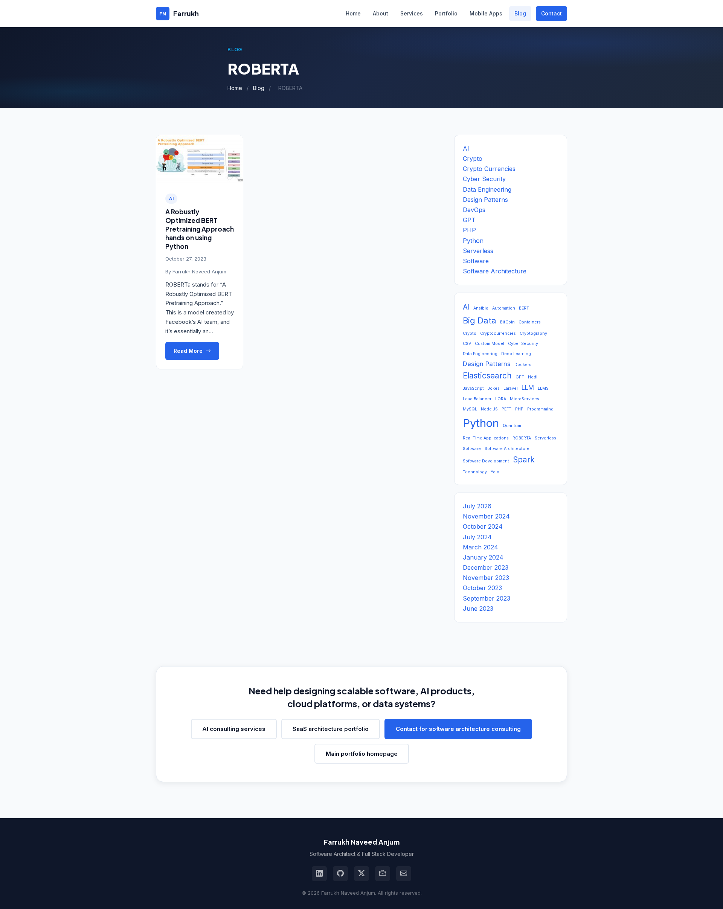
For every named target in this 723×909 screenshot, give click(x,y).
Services (411, 13)
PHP (469, 230)
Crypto (472, 158)
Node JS (489, 409)
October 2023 (482, 588)
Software (476, 261)
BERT (524, 308)
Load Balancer (477, 399)
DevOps (474, 210)
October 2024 (483, 526)
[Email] (403, 873)
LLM (528, 387)
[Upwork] (382, 873)
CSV (467, 343)
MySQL (470, 409)
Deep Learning (516, 353)
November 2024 (486, 516)
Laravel (510, 388)
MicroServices (524, 399)
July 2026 (477, 506)
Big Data (479, 320)
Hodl (532, 377)
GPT (469, 220)
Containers (530, 322)
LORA (500, 399)
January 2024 (483, 557)
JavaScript (473, 388)
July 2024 (477, 537)
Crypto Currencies (489, 168)
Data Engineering (487, 189)
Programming (540, 409)
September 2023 (486, 598)
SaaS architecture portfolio (331, 728)
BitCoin (507, 322)
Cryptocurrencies (498, 333)
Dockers (522, 364)
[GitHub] (340, 873)
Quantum (512, 425)
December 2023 (485, 567)
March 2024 (480, 547)
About (380, 13)
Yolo (495, 472)
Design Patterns (485, 199)
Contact (551, 13)
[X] (361, 873)
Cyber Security (484, 179)
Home (353, 13)
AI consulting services (233, 728)
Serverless (478, 251)
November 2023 (486, 577)
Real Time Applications (486, 438)
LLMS (543, 388)
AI (171, 198)
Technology (475, 472)
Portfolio (446, 13)
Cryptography (533, 333)
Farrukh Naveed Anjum (199, 271)
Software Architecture (494, 271)
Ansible (480, 308)
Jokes (494, 388)
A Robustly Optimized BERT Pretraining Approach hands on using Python (199, 228)
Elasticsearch (487, 375)
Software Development (486, 461)
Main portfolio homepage (362, 753)
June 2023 (478, 608)
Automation (503, 308)
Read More (188, 351)
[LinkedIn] (319, 873)
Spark (524, 459)
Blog (520, 13)
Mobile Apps (486, 13)
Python (473, 240)
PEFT (506, 409)
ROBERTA (522, 438)
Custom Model (489, 343)
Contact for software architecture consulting (458, 728)
